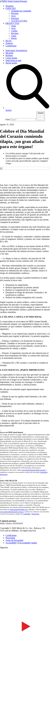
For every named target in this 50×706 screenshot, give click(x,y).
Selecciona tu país (13, 60)
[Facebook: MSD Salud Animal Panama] (25, 600)
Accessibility (11, 543)
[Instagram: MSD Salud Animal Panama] (1, 705)
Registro (9, 55)
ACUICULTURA (19, 21)
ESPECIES (11, 8)
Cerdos (14, 31)
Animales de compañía (21, 11)
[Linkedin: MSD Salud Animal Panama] (25, 701)
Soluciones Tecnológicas (16, 50)
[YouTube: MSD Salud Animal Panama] (25, 650)
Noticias (9, 43)
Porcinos (15, 18)
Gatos (13, 36)
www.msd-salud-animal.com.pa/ (33, 470)
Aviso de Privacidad (14, 540)
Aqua (13, 26)
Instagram (3, 474)
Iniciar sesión (11, 63)
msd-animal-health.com (19, 509)
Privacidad (10, 538)
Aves (13, 16)
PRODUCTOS (12, 23)
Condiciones (11, 535)
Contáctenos (11, 46)
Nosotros (9, 6)
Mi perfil (9, 53)
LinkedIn (43, 472)
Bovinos (14, 13)
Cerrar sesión (11, 58)
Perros (14, 38)
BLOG (9, 41)
